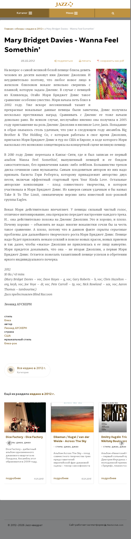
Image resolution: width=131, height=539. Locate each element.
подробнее (20, 483)
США (7, 340)
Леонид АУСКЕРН (15, 333)
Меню (69, 13)
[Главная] (64, 4)
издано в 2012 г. (35, 28)
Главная (8, 28)
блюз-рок (10, 348)
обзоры (19, 28)
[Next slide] (119, 448)
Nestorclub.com (113, 530)
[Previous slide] (9, 448)
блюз (7, 325)
